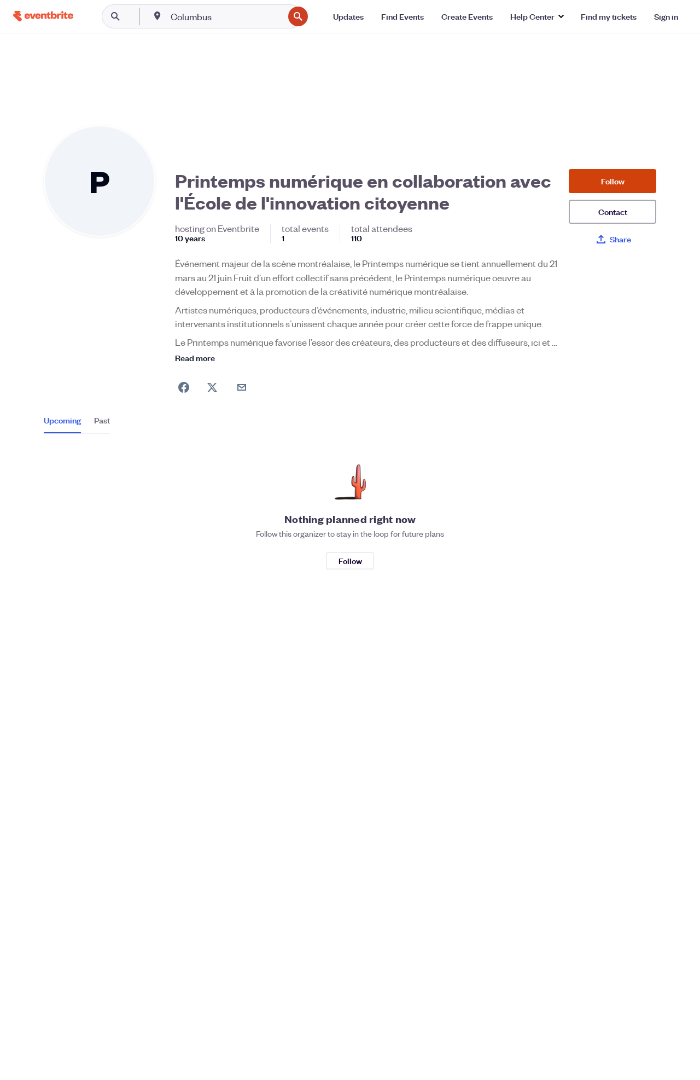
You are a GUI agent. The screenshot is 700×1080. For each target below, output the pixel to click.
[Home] (43, 16)
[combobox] (226, 16)
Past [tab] (102, 420)
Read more (195, 357)
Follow (613, 181)
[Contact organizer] (242, 387)
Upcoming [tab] (62, 420)
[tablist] (77, 424)
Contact (612, 211)
